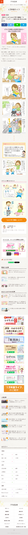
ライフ (7, 4)
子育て (3, 14)
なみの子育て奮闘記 (7, 259)
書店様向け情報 (7, 520)
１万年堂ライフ (14, 9)
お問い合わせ (21, 520)
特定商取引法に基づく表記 (21, 526)
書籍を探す (21, 511)
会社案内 (21, 517)
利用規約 (7, 526)
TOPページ (7, 508)
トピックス (21, 508)
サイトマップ (7, 523)
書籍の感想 (7, 514)
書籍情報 (7, 511)
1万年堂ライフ (21, 514)
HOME (2, 4)
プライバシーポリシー (21, 523)
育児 (7, 14)
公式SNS (7, 517)
